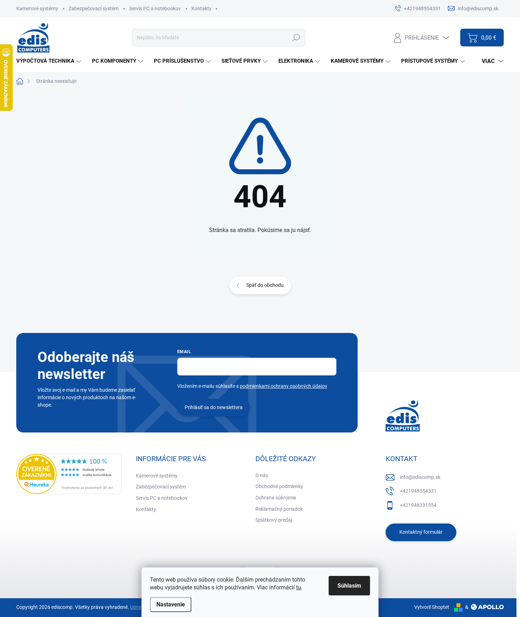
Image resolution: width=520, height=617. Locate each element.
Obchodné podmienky (279, 486)
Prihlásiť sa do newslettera (214, 407)
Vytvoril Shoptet (431, 607)
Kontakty (201, 8)
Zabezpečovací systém (94, 8)
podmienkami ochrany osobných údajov (283, 386)
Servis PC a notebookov (155, 8)
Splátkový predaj (273, 520)
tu (298, 587)
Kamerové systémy (37, 8)
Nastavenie (170, 604)
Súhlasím (349, 585)
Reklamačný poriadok (279, 509)
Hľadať (296, 37)
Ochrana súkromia (275, 497)
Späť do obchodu (265, 285)
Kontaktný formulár (421, 532)
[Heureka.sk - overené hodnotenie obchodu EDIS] (69, 474)
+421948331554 (418, 505)
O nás (261, 475)
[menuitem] (49, 61)
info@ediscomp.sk (420, 477)
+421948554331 (418, 491)
